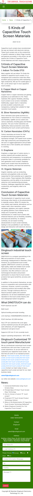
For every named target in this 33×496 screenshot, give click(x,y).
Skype (4, 455)
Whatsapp (16, 453)
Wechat (23, 453)
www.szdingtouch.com (23, 379)
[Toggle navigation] (3, 6)
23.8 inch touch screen (13, 366)
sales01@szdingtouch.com (10, 375)
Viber (10, 455)
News (11, 20)
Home (4, 20)
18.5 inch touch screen (13, 362)
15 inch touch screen (12, 358)
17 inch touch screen (12, 360)
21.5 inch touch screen (13, 364)
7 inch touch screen (13, 356)
